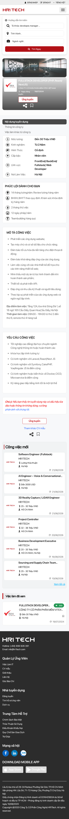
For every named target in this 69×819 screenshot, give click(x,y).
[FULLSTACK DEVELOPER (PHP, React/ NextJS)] (10, 613)
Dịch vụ (6, 704)
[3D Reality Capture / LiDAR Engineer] (10, 505)
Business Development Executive (37, 541)
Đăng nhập (32, 2)
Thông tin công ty (14, 126)
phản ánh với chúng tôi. (17, 409)
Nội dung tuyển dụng (16, 121)
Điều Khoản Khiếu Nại (12, 728)
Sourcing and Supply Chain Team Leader (37, 563)
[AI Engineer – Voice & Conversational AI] (10, 484)
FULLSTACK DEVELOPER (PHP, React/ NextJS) (40, 82)
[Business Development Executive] (10, 549)
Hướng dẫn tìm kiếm (17, 20)
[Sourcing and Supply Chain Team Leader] (10, 570)
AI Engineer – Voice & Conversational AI (39, 476)
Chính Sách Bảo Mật (12, 719)
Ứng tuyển (27, 99)
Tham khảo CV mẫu (34, 428)
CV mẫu (6, 668)
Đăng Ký (47, 2)
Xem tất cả (59, 584)
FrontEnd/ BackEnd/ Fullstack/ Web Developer (46, 165)
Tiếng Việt (60, 2)
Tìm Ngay (36, 49)
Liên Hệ (5, 677)
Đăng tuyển (7, 696)
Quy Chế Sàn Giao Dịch (13, 732)
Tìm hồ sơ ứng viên (11, 700)
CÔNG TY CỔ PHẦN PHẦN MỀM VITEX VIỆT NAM (37, 88)
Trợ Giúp (6, 736)
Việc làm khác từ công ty (18, 132)
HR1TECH (23, 458)
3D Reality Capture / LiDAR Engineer (39, 497)
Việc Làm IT (7, 664)
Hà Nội (38, 174)
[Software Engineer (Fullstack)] (10, 462)
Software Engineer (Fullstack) (35, 454)
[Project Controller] (10, 527)
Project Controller (28, 519)
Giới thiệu (6, 672)
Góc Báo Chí (8, 681)
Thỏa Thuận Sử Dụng (12, 724)
